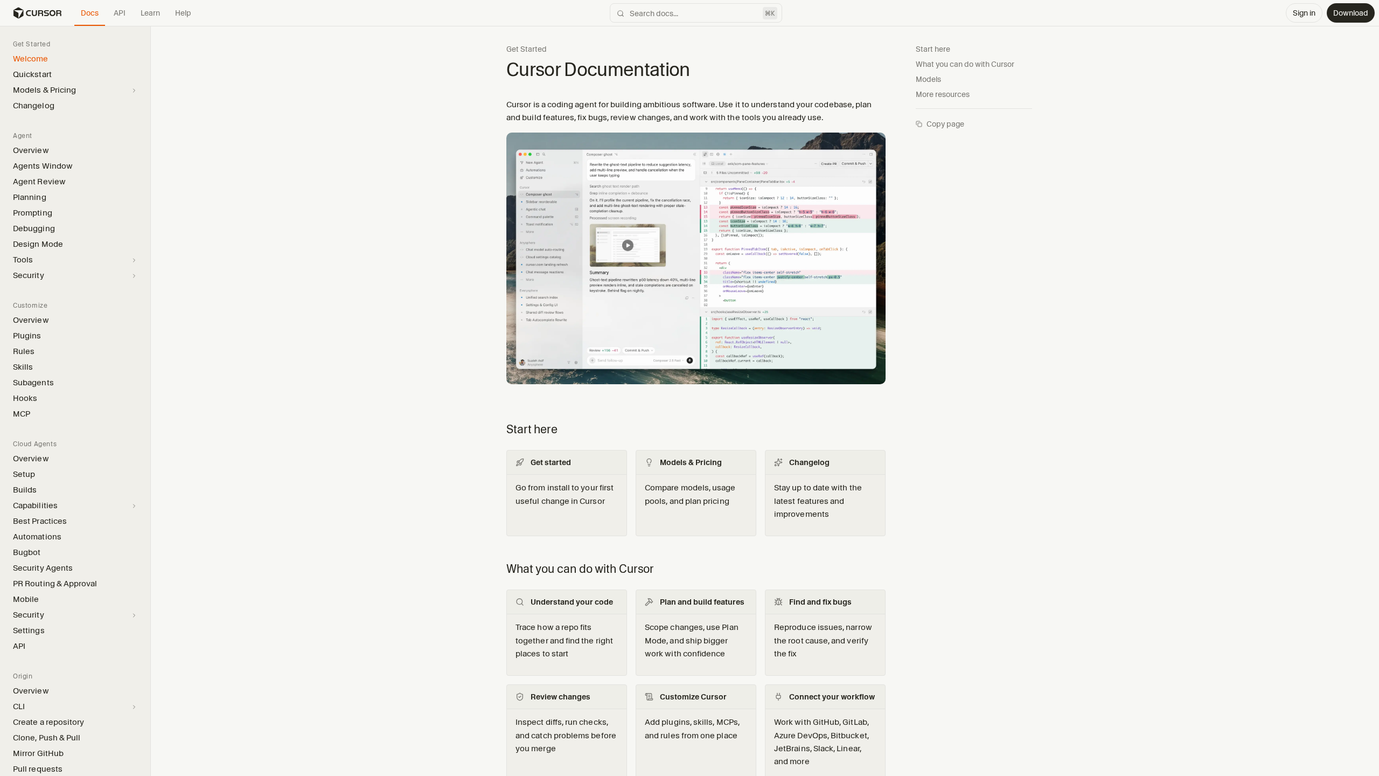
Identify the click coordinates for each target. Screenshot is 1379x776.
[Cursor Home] (37, 13)
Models (928, 79)
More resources (943, 94)
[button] (150, 401)
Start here (933, 49)
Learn (150, 13)
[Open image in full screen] (696, 263)
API (120, 13)
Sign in (1304, 13)
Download (1350, 13)
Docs (90, 13)
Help (183, 13)
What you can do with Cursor (965, 64)
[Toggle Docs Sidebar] (150, 400)
